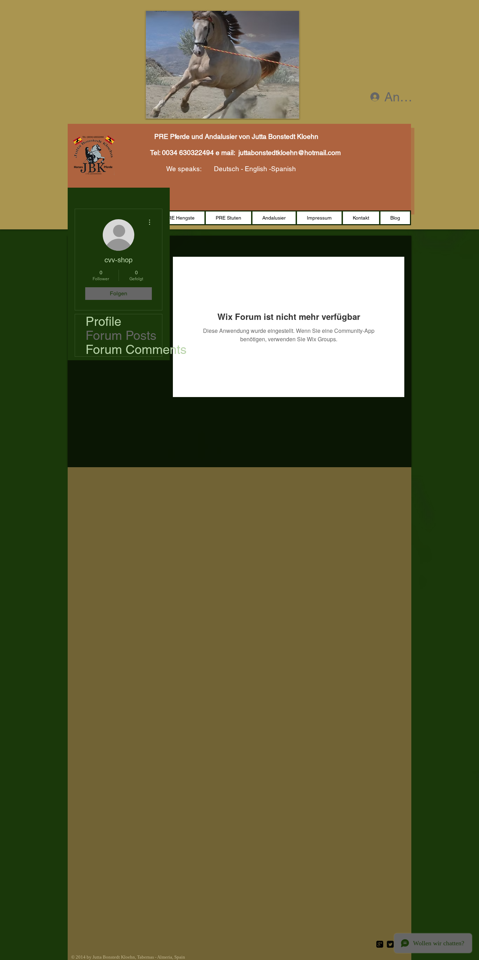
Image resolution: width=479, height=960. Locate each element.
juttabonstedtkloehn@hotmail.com (289, 152)
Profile (103, 321)
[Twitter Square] (390, 944)
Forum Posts (121, 335)
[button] (222, 65)
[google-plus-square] (379, 944)
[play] (288, 108)
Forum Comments (124, 349)
